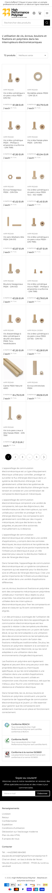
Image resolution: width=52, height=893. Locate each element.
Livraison (6, 814)
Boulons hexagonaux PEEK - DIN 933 (13, 285)
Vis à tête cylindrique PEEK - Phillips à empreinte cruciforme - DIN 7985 (13, 144)
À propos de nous (10, 838)
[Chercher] (47, 22)
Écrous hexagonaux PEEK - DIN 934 (12, 191)
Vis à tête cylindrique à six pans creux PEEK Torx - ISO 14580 (38, 192)
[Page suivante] (44, 457)
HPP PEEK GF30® (35, 330)
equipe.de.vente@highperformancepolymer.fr (24, 856)
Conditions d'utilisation (13, 828)
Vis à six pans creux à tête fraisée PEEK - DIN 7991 (14, 432)
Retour (5, 817)
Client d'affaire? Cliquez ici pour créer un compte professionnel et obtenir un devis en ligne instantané (26, 3)
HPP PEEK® (8, 90)
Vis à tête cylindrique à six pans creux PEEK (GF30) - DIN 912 (38, 336)
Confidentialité (9, 821)
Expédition (7, 824)
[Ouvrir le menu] (47, 13)
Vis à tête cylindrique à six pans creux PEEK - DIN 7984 (38, 239)
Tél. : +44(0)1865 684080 (14, 852)
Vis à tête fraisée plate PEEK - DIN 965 (37, 141)
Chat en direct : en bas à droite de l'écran (22, 859)
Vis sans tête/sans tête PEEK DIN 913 (13, 238)
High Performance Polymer (23, 878)
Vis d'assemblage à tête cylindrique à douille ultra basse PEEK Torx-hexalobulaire (12, 338)
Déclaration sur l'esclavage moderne (20, 831)
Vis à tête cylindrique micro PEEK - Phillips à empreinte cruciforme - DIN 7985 (38, 288)
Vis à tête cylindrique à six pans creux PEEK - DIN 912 (14, 95)
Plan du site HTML (11, 835)
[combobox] (26, 23)
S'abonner (42, 793)
